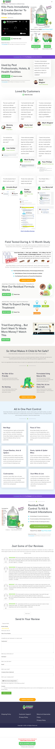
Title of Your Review (6, 633)
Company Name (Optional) (7, 672)
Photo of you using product (10, 680)
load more (27, 613)
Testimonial (4, 641)
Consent (3, 686)
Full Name (3, 656)
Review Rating (4, 626)
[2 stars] (3, 628)
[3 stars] (5, 628)
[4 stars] (6, 628)
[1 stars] (2, 628)
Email (2, 664)
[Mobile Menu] (51, 1)
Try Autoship (4, 44)
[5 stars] (8, 628)
